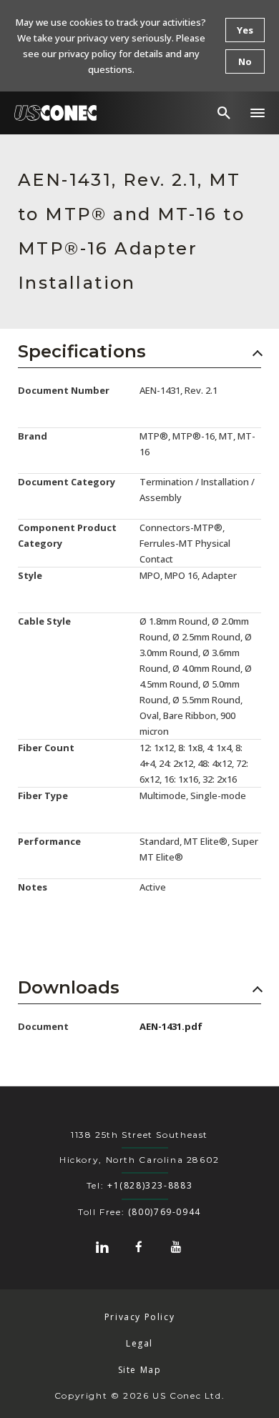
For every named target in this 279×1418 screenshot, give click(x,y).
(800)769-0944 (164, 1212)
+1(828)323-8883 (149, 1185)
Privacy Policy (139, 1317)
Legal (139, 1343)
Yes (245, 30)
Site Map (140, 1370)
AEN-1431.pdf (171, 1026)
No (245, 61)
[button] (257, 113)
